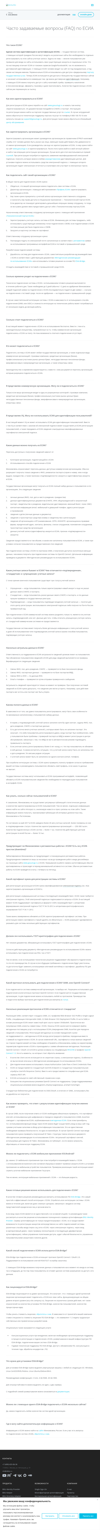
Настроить (49, 1516)
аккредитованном (52, 159)
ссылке (67, 112)
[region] (50, 1514)
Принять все (88, 1516)
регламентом (79, 241)
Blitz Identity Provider (11, 1489)
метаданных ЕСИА (58, 1120)
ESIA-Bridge (80, 261)
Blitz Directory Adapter (11, 1496)
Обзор (12, 14)
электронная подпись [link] (72, 886)
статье (65, 999)
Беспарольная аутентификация (48, 1496)
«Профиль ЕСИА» (63, 189)
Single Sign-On (41, 1489)
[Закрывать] (97, 1499)
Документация (63, 15)
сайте (41, 1430)
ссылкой (9, 155)
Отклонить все (68, 1516)
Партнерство (72, 1496)
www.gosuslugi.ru (55, 105)
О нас (69, 1489)
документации (63, 1391)
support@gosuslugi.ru (33, 119)
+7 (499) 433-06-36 (9, 1464)
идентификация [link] (72, 79)
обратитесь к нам (43, 1314)
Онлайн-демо (86, 15)
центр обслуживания (15, 122)
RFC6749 (70, 1050)
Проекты (70, 1493)
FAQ (74, 15)
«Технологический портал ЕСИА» (20, 216)
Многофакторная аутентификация (49, 1493)
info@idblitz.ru (7, 1471)
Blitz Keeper (7, 1493)
